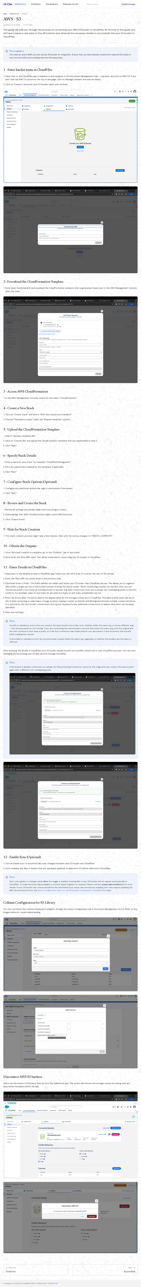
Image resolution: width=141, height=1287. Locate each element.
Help (5, 14)
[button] (70, 136)
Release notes (70, 4)
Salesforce (20, 4)
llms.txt (55, 1283)
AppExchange (128, 4)
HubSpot (36, 4)
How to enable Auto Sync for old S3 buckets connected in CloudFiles (70, 890)
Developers (52, 4)
